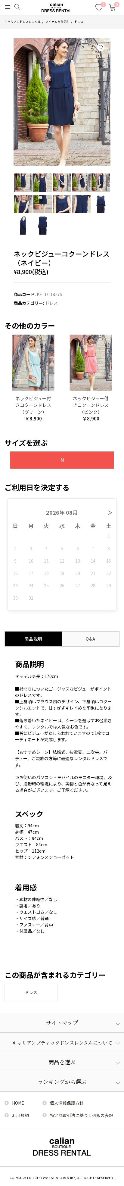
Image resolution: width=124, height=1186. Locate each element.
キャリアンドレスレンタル (23, 22)
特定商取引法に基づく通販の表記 (81, 1115)
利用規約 (20, 1115)
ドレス (78, 22)
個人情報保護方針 (67, 1103)
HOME (18, 1103)
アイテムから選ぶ (57, 22)
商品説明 (33, 639)
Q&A (90, 639)
